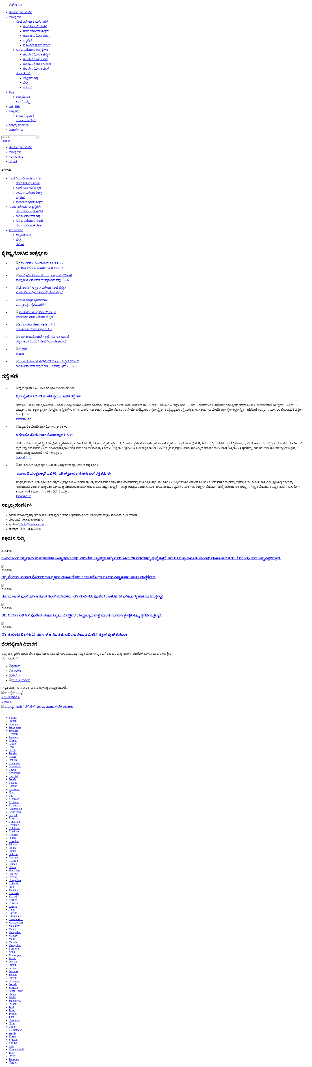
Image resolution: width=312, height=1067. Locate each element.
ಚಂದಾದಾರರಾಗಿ (9, 658)
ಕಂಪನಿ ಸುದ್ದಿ (22, 101)
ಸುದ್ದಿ (11, 92)
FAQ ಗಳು (14, 106)
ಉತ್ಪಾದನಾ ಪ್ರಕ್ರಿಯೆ (26, 120)
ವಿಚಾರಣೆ (20, 419)
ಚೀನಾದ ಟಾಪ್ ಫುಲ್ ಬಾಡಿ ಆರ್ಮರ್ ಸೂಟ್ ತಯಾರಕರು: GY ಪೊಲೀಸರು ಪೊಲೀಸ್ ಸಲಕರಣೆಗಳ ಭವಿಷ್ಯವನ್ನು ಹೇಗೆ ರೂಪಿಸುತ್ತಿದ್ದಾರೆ (82, 596)
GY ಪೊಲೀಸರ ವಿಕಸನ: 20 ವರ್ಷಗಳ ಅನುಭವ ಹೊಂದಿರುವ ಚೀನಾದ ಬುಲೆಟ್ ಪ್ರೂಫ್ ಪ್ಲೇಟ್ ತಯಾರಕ (64, 634)
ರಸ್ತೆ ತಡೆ (27, 87)
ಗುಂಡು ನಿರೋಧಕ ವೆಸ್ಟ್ (35, 59)
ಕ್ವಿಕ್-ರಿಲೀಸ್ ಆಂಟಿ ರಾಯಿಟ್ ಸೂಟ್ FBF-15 (39, 267)
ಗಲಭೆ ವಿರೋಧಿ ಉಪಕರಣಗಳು (32, 21)
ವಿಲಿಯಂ (6, 701)
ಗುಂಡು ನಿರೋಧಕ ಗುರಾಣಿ (37, 63)
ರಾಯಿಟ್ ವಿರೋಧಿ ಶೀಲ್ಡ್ (36, 35)
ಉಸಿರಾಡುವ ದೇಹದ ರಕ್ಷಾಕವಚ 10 (34, 329)
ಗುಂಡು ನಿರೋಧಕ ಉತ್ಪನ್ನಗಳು (32, 49)
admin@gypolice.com (31, 524)
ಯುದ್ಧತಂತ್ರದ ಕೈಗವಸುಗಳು (30, 304)
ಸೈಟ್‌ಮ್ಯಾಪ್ (92, 687)
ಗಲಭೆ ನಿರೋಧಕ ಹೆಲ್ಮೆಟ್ (36, 31)
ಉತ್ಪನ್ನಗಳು (15, 16)
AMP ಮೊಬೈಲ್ (109, 687)
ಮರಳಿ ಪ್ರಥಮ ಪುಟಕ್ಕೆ (20, 12)
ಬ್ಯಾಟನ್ (27, 40)
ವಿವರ (28, 419)
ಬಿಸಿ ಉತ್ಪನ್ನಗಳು (76, 687)
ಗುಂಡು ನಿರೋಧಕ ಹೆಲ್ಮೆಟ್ (36, 54)
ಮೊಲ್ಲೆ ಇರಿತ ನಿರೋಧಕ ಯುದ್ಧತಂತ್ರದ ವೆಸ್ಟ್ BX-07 (42, 280)
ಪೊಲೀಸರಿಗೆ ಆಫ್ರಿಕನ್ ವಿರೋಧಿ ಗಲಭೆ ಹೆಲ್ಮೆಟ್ (39, 292)
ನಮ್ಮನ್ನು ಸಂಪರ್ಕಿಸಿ (19, 125)
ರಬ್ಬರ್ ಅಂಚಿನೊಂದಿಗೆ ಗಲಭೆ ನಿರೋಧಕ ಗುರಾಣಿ (41, 341)
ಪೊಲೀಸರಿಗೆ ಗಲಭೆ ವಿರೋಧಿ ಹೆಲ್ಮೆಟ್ (34, 316)
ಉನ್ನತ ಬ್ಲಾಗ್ (125, 687)
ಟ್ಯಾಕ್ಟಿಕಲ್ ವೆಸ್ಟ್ (30, 78)
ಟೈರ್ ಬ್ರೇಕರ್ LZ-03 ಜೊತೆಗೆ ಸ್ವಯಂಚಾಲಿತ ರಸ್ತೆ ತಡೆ (48, 396)
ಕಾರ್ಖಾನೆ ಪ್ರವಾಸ (25, 115)
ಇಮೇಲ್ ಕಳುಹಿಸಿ (10, 697)
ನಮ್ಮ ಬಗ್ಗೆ (14, 110)
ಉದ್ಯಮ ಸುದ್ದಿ (23, 96)
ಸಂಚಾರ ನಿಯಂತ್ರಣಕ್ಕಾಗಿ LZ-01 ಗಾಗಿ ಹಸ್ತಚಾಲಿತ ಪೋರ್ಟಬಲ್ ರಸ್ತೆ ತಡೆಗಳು (63, 473)
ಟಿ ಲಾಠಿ (20, 353)
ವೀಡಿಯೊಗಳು (16, 129)
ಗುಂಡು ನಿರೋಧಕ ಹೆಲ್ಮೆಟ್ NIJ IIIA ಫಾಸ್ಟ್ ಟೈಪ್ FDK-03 (46, 366)
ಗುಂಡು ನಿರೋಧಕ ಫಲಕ (36, 68)
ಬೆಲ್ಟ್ (25, 82)
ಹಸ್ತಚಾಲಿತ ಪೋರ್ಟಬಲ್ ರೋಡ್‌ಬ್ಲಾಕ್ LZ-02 (44, 435)
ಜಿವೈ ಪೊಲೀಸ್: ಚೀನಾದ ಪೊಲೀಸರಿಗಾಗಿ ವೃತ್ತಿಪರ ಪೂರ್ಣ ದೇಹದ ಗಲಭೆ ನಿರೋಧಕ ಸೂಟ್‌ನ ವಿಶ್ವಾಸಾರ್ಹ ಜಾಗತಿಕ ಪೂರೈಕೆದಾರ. (78, 577)
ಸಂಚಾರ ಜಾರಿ (23, 73)
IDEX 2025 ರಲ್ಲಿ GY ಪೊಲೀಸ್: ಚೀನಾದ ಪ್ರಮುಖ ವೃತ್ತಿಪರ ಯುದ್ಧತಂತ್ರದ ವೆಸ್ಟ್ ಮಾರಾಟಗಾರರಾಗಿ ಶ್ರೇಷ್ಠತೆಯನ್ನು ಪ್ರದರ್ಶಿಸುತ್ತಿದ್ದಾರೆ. (81, 615)
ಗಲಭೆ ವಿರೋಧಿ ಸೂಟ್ (35, 26)
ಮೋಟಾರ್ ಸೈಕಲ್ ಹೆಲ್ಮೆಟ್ (36, 45)
